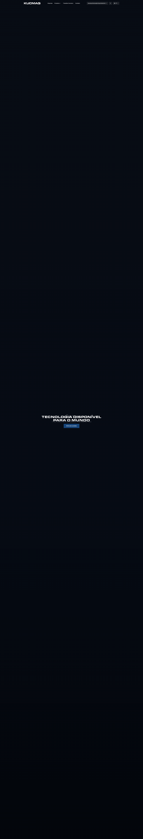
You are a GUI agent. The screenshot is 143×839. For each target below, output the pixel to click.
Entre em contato (71, 426)
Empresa (50, 3)
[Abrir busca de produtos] (110, 3)
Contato (77, 3)
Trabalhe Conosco (68, 3)
